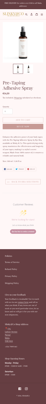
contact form (23, 302)
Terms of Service (12, 262)
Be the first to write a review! (23, 231)
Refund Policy (11, 269)
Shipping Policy (12, 283)
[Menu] (41, 14)
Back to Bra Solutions (25, 181)
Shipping (18, 97)
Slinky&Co (26, 396)
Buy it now (23, 126)
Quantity (6, 107)
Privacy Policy (11, 276)
